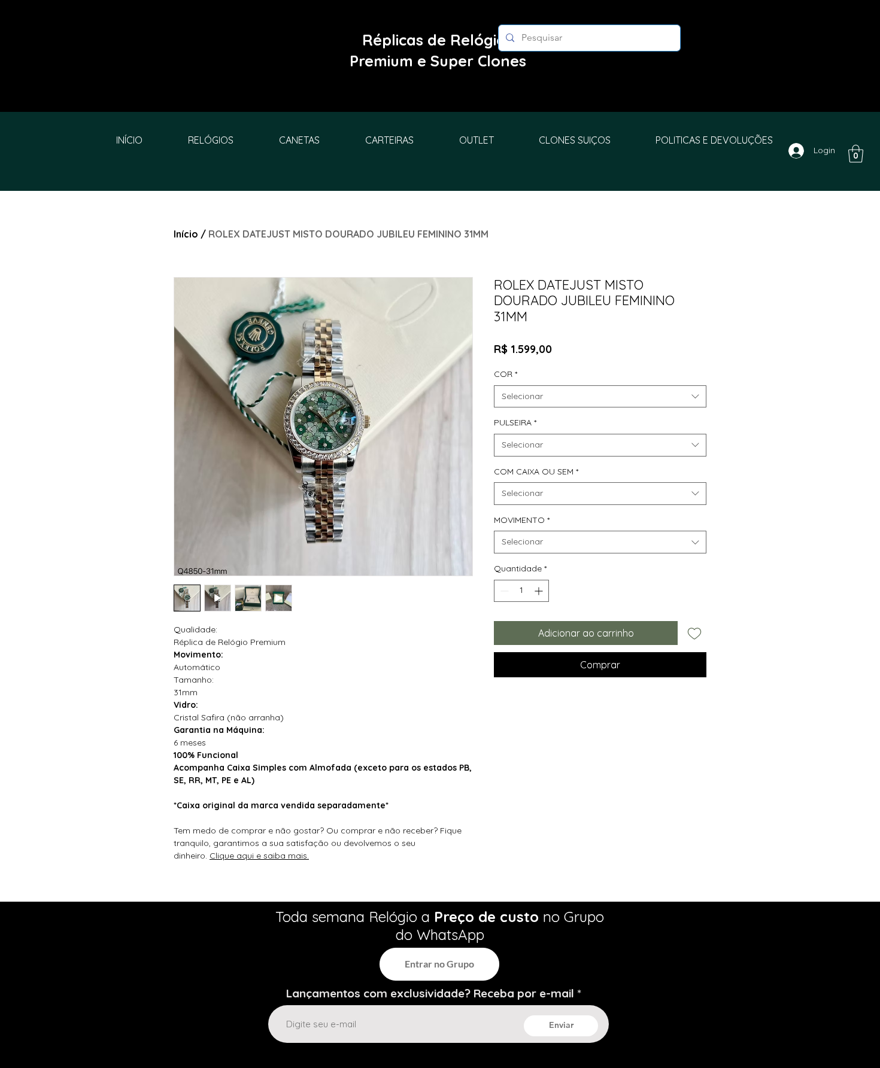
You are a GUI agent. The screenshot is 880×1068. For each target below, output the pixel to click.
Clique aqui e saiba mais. (259, 855)
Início (186, 234)
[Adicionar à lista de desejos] (694, 633)
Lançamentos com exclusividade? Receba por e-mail (430, 993)
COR (505, 374)
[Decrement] (503, 590)
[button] (855, 154)
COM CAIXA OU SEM (536, 471)
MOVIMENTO (522, 520)
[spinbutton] (521, 590)
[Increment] (539, 590)
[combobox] (600, 396)
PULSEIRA (515, 422)
